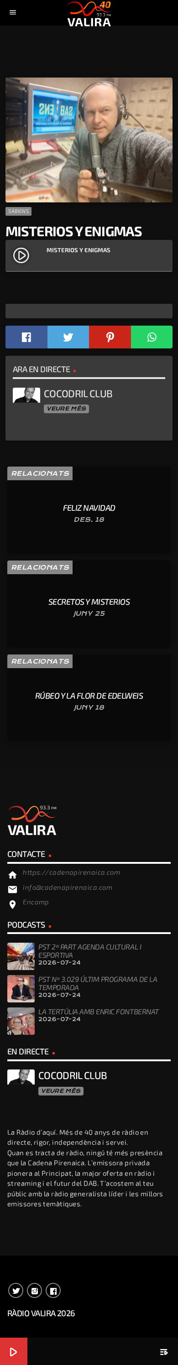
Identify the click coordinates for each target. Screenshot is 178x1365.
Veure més (66, 408)
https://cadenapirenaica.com (71, 872)
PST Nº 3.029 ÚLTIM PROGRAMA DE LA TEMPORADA (97, 983)
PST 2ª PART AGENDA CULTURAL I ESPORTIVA (89, 950)
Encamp (36, 902)
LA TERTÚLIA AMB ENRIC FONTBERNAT (98, 1011)
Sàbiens (18, 211)
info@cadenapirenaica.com (67, 887)
